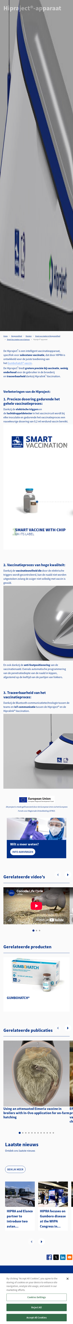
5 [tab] (32, 1133)
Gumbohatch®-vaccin (20, 363)
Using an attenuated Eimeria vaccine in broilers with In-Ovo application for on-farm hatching (36, 1112)
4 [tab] (29, 1133)
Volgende (68, 874)
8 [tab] (41, 1133)
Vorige (57, 874)
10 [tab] (47, 1133)
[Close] (67, 1278)
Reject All (36, 1307)
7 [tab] (38, 1133)
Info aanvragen (22, 851)
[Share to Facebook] (49, 1257)
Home (5, 336)
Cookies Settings (36, 1297)
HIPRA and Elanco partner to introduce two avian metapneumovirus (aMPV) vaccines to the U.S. (20, 1219)
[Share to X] (56, 1257)
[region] (36, 1298)
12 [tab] (53, 1133)
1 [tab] (33, 931)
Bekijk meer (15, 1169)
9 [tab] (44, 1133)
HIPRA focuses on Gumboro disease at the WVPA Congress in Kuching (53, 1219)
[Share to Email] (69, 1257)
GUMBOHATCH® (18, 998)
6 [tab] (35, 1133)
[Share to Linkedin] (63, 1257)
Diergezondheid (16, 336)
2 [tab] (36, 930)
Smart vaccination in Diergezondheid (47, 336)
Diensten (29, 336)
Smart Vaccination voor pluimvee (18, 339)
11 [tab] (50, 1133)
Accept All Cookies (36, 1317)
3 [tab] (39, 930)
